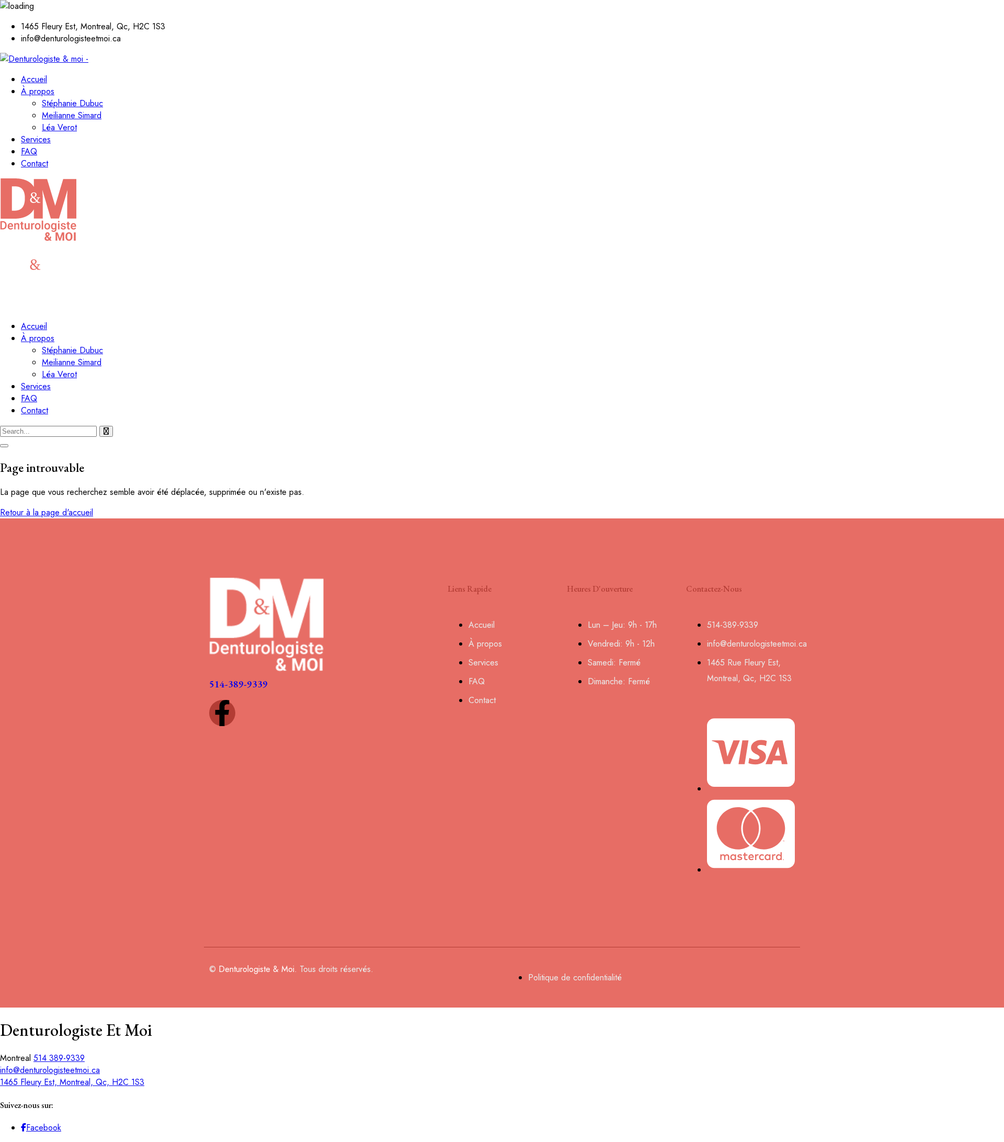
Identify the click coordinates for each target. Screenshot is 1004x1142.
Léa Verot (59, 127)
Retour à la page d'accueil (46, 512)
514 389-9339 (59, 1058)
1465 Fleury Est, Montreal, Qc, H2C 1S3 (72, 1082)
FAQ (29, 151)
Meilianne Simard (71, 115)
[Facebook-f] (222, 713)
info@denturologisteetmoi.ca (50, 1070)
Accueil (34, 79)
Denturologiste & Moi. (258, 969)
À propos (37, 91)
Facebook (43, 1128)
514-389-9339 (238, 684)
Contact (34, 163)
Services (36, 139)
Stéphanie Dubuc (72, 103)
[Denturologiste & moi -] (44, 59)
